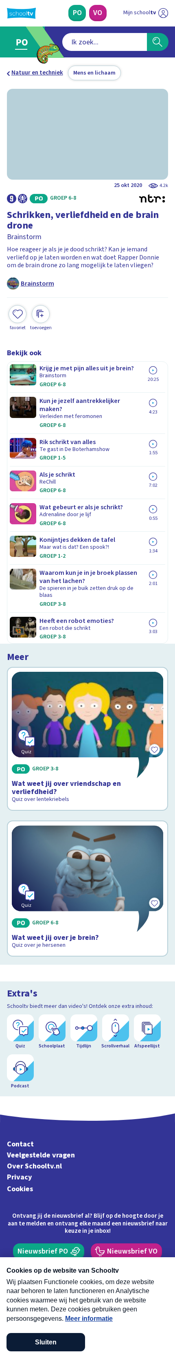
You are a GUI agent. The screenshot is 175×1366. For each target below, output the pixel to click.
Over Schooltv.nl (34, 1166)
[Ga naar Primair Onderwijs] (23, 42)
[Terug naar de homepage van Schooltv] (21, 13)
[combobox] (104, 42)
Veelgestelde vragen (41, 1155)
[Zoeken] (157, 42)
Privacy (19, 1177)
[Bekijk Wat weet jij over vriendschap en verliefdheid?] (87, 739)
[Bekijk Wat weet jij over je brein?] (87, 888)
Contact (20, 1144)
